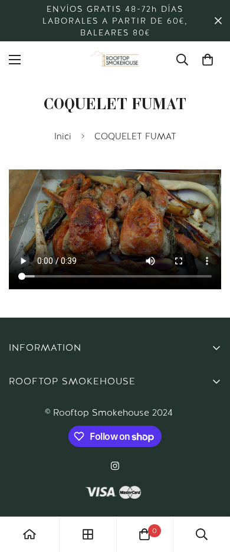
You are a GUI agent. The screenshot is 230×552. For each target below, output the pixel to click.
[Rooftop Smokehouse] (115, 59)
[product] (29, 534)
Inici (62, 136)
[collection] (88, 534)
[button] (207, 59)
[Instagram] (115, 466)
